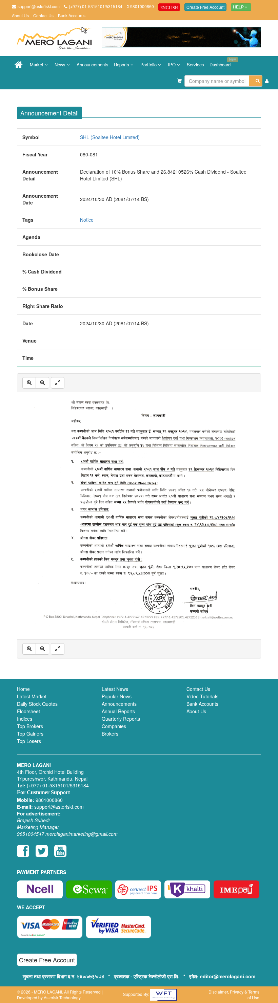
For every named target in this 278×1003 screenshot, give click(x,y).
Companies (114, 726)
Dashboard (221, 62)
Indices (24, 718)
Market (37, 64)
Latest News (115, 688)
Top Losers (29, 741)
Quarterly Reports (121, 718)
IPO (172, 64)
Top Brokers (30, 726)
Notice (87, 219)
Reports (122, 64)
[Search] (255, 80)
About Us (20, 15)
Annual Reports (118, 711)
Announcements (92, 64)
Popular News (117, 696)
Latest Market (31, 696)
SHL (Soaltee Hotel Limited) (110, 137)
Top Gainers (30, 733)
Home (23, 688)
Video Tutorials (202, 696)
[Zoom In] (29, 383)
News (61, 64)
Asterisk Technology (62, 997)
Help (239, 7)
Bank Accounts (71, 15)
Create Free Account (205, 7)
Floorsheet (28, 711)
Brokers (110, 733)
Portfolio (149, 64)
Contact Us (43, 15)
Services (195, 64)
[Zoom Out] (42, 383)
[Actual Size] (57, 383)
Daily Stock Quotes (37, 703)
